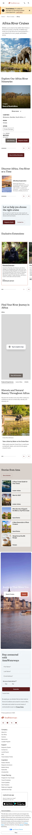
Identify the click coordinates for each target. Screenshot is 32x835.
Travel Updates (5, 782)
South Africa (19, 117)
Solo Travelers (5, 784)
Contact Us (4, 749)
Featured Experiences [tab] (7, 382)
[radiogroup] (16, 684)
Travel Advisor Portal (7, 756)
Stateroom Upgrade (6, 787)
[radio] (3, 684)
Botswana (6, 117)
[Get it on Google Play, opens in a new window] (20, 804)
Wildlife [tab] (26, 382)
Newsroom (4, 739)
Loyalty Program (5, 741)
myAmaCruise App (6, 789)
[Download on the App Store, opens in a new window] (8, 804)
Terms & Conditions (5, 810)
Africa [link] (18, 16)
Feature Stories (5, 762)
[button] (28, 3)
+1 (24, 117)
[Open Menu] (3, 3)
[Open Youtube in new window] (16, 723)
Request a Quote (6, 747)
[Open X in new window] (12, 723)
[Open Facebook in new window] (7, 723)
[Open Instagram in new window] (3, 723)
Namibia (12, 117)
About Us (3, 732)
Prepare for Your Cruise (7, 777)
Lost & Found (5, 752)
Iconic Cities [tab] (19, 382)
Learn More (19, 12)
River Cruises (10, 16)
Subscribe (4, 769)
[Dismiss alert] (29, 10)
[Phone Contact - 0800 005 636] (24, 3)
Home (3, 16)
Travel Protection (6, 780)
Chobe (5, 123)
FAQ (2, 754)
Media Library (5, 767)
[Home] (14, 3)
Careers (3, 736)
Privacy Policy (20, 707)
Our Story (4, 734)
